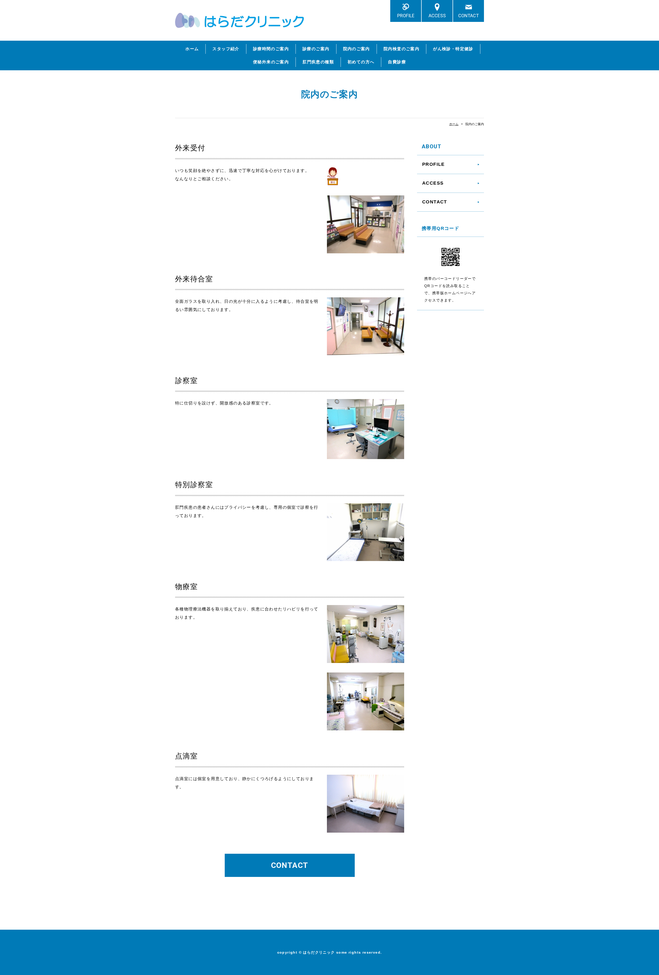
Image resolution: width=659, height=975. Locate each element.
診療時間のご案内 (271, 49)
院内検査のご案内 (401, 49)
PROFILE (405, 15)
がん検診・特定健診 (453, 49)
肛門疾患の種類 (318, 62)
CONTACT (468, 15)
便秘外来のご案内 (271, 62)
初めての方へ (361, 62)
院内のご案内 (356, 49)
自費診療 (397, 62)
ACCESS (437, 15)
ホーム (192, 49)
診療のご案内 (315, 49)
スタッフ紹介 (225, 49)
